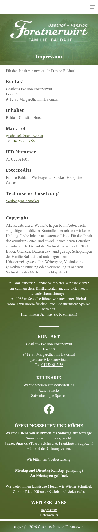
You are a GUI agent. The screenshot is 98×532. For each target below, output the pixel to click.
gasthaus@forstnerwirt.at (24, 135)
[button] (92, 7)
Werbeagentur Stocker (22, 200)
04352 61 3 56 (24, 140)
